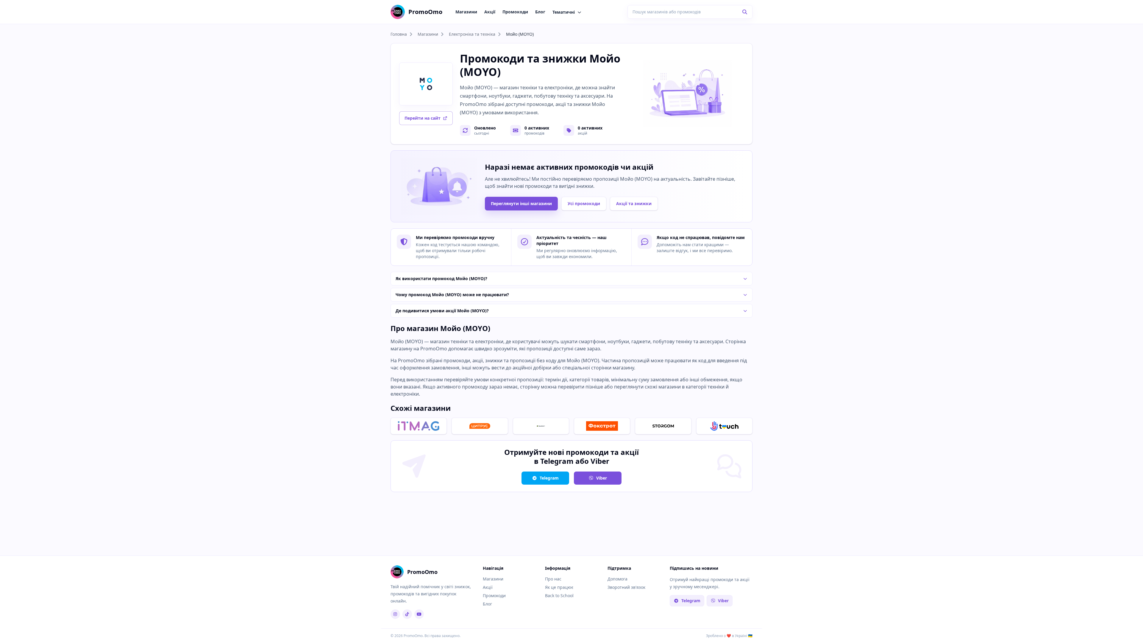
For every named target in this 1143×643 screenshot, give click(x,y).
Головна (399, 34)
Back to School (559, 595)
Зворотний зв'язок (626, 587)
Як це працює (559, 587)
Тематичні (563, 12)
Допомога (617, 579)
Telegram (549, 478)
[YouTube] (419, 614)
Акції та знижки (634, 203)
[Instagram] (395, 614)
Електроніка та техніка (472, 34)
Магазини (466, 12)
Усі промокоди (584, 203)
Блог (540, 12)
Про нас (553, 579)
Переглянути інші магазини (521, 203)
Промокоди (515, 12)
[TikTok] (407, 614)
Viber (601, 478)
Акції (489, 12)
